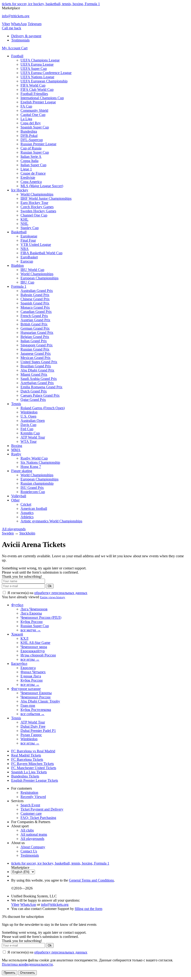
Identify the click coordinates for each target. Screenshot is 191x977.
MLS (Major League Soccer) (41, 186)
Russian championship (37, 483)
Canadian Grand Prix (36, 312)
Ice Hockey (19, 190)
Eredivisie (27, 177)
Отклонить (27, 972)
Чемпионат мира (33, 647)
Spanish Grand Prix (34, 303)
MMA (15, 450)
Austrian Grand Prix (35, 320)
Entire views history (52, 597)
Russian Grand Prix (34, 349)
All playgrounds (14, 529)
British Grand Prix (34, 324)
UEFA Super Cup (33, 69)
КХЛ (24, 638)
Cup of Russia (30, 148)
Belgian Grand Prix (34, 337)
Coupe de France (33, 173)
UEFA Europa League (37, 64)
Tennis (16, 404)
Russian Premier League (38, 144)
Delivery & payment (26, 36)
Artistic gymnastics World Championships (51, 521)
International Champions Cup (42, 98)
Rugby (16, 454)
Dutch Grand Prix (33, 391)
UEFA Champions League (40, 60)
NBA (24, 249)
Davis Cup (28, 425)
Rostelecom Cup (32, 492)
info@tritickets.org (15, 16)
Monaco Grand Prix (35, 307)
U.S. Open (28, 416)
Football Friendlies (34, 94)
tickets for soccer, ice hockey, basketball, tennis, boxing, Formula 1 (51, 4)
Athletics (27, 517)
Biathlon (17, 265)
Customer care (31, 813)
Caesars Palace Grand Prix (40, 395)
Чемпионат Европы (36, 693)
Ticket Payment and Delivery (41, 809)
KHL (24, 219)
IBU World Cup (32, 270)
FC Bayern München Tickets (32, 764)
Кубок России (31, 622)
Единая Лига (30, 676)
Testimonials (20, 40)
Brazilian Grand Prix (35, 366)
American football (33, 508)
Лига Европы (31, 613)
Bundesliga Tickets (25, 776)
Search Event (30, 805)
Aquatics (27, 513)
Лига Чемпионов (34, 609)
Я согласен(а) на (47, 593)
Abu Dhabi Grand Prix (37, 370)
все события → (32, 714)
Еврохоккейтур (32, 651)
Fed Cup (26, 429)
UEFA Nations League (37, 77)
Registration (29, 792)
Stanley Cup (29, 228)
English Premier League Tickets (34, 780)
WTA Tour (28, 441)
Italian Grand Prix (33, 341)
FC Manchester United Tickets (33, 768)
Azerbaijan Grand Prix (37, 383)
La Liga (26, 119)
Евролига (28, 668)
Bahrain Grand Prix (34, 295)
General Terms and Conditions (91, 880)
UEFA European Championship (44, 81)
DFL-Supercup (31, 140)
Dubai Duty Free (32, 726)
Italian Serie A (30, 157)
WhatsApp (19, 24)
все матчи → (30, 630)
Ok (50, 586)
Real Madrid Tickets (26, 755)
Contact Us (28, 851)
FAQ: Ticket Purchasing (38, 818)
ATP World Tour (32, 437)
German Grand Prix (35, 328)
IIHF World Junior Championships (46, 198)
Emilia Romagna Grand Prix (41, 387)
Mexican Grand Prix (35, 358)
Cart (24, 48)
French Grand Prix (34, 316)
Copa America (31, 182)
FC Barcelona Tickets (27, 759)
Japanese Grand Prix (35, 353)
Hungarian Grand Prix (36, 333)
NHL (24, 224)
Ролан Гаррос (31, 735)
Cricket (25, 504)
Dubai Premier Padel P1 (38, 731)
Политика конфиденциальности (27, 964)
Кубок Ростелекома (35, 710)
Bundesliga (28, 131)
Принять (9, 972)
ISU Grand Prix (32, 488)
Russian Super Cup (34, 152)
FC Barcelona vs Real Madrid (33, 751)
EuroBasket (29, 257)
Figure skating (21, 471)
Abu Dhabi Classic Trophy (40, 701)
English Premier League (38, 102)
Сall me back (11, 28)
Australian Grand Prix (36, 291)
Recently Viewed (33, 797)
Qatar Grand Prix (33, 400)
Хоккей (17, 634)
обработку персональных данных (60, 593)
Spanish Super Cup (34, 127)
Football (17, 56)
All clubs (27, 830)
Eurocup (26, 261)
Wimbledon (29, 412)
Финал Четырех (33, 672)
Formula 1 (18, 286)
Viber (6, 24)
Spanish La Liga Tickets (29, 772)
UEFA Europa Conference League (46, 73)
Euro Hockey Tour (34, 203)
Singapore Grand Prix (36, 345)
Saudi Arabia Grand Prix (38, 379)
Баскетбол (19, 664)
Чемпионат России (35, 697)
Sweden (8, 533)
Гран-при (27, 705)
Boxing (16, 446)
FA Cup (26, 106)
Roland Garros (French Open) (42, 408)
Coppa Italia (29, 161)
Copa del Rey (30, 123)
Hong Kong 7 (30, 467)
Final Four (28, 240)
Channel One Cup (33, 215)
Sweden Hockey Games (38, 211)
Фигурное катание (26, 689)
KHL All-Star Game (35, 643)
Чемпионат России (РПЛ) (40, 617)
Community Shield (34, 110)
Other (15, 500)
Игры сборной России (38, 655)
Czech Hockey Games (37, 207)
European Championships (39, 278)
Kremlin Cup (30, 433)
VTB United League (35, 245)
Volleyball (18, 496)
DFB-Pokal (29, 136)
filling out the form (88, 909)
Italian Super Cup (33, 165)
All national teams (33, 834)
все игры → (29, 659)
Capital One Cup (32, 115)
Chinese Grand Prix (35, 299)
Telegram (34, 24)
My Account (11, 48)
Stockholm (27, 533)
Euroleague (28, 236)
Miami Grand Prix (33, 374)
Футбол (17, 605)
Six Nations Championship (40, 462)
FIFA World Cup (32, 85)
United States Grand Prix (38, 362)
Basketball (19, 232)
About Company (32, 847)
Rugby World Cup (34, 458)
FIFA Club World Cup (37, 89)
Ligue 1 (26, 169)
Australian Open (32, 421)
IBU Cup (27, 282)
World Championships (36, 194)
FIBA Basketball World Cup (41, 253)
